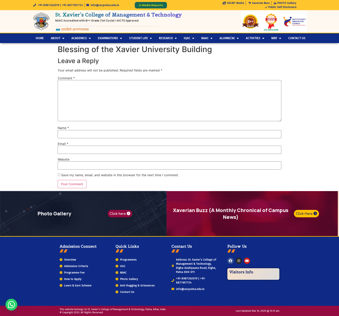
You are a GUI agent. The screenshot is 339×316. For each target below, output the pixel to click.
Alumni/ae (227, 38)
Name (63, 127)
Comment (66, 78)
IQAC (187, 38)
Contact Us (296, 38)
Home (40, 38)
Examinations (108, 38)
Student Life (138, 38)
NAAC (205, 38)
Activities (253, 38)
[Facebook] (230, 261)
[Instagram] (239, 261)
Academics (79, 38)
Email (63, 143)
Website (63, 159)
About (55, 38)
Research (166, 38)
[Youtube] (247, 261)
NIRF (274, 38)
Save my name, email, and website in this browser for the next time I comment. (120, 175)
